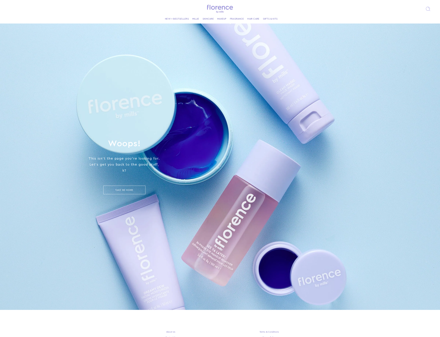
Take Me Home (124, 190)
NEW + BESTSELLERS (177, 19)
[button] (428, 9)
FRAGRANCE (237, 19)
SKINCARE (208, 19)
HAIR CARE (253, 19)
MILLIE (195, 19)
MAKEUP (221, 19)
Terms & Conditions (269, 332)
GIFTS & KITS (270, 19)
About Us (170, 332)
